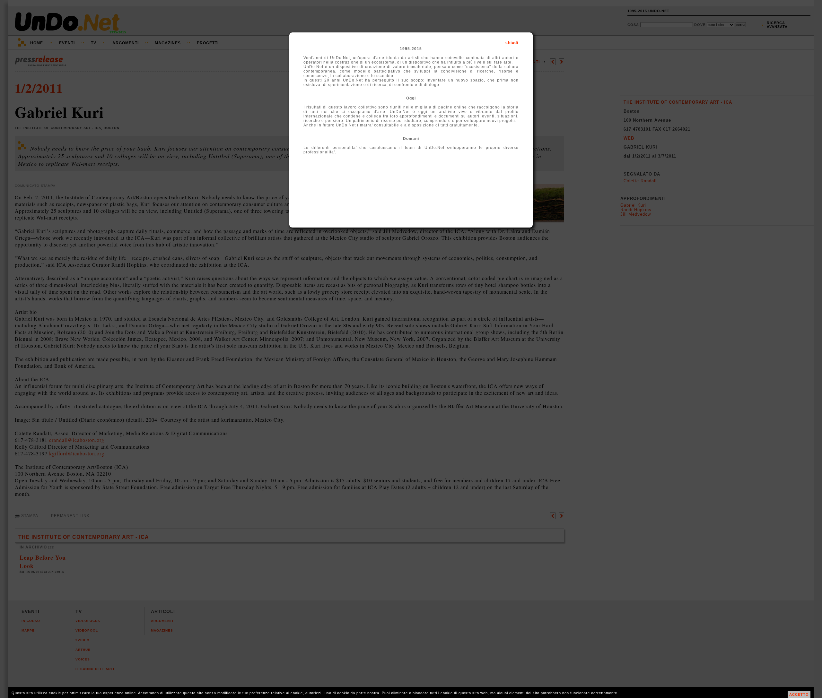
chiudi (511, 42)
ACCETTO (799, 694)
